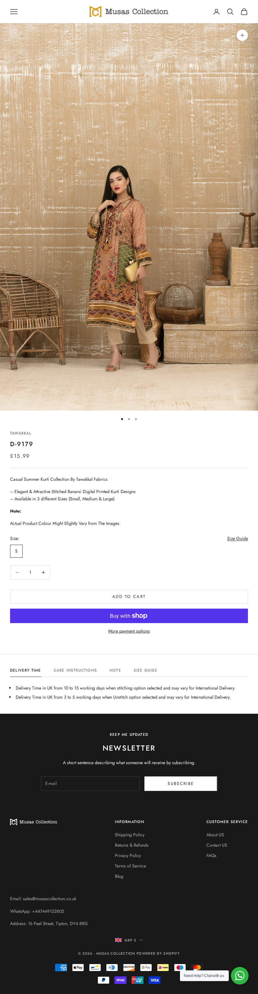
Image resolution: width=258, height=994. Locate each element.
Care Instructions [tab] (75, 670)
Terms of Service (130, 866)
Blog (119, 876)
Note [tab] (115, 670)
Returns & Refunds (132, 845)
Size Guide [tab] (145, 670)
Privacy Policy (128, 855)
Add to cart (129, 596)
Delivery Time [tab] (25, 670)
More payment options (129, 631)
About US (215, 835)
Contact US (216, 845)
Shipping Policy (129, 835)
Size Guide (237, 538)
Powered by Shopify (158, 953)
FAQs (211, 855)
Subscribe (181, 784)
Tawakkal (21, 433)
